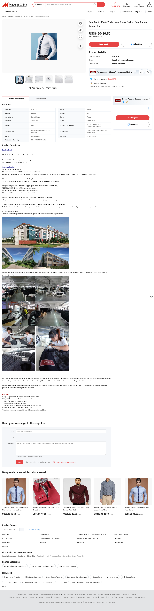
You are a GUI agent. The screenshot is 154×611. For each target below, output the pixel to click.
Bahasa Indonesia (139, 597)
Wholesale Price (80, 595)
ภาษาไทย (114, 597)
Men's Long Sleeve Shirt (42, 16)
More (4, 587)
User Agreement (89, 602)
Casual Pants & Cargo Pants (50, 538)
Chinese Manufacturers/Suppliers (50, 595)
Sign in (149, 6)
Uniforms (43, 542)
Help (111, 12)
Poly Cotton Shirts (128, 577)
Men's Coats (81, 542)
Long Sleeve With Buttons (67, 566)
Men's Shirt (6, 542)
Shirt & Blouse (28, 16)
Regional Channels (103, 595)
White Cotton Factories (33, 577)
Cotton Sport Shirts (10, 582)
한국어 (95, 597)
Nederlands (81, 597)
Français (47, 597)
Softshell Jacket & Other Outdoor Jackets (91, 534)
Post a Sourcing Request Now (65, 462)
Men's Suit (5, 534)
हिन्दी (107, 597)
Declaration (100, 602)
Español (31, 597)
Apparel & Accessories (15, 16)
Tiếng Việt (128, 597)
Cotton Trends (62, 582)
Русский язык (57, 597)
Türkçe (121, 597)
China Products (33, 595)
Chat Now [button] (138, 44)
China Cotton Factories (12, 577)
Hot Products (22, 595)
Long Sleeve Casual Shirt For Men (42, 566)
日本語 (102, 597)
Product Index (116, 595)
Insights (134, 595)
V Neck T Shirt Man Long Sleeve (15, 566)
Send (19, 462)
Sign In (92, 86)
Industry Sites (91, 595)
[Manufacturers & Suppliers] (14, 4)
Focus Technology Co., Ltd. (62, 602)
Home (4, 16)
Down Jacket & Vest (121, 534)
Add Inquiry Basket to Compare (44, 88)
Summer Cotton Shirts (30, 582)
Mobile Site (126, 595)
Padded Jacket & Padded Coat (87, 538)
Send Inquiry (104, 44)
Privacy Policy (110, 602)
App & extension (124, 12)
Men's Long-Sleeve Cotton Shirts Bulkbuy (86, 582)
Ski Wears (117, 538)
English (24, 597)
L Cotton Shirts (97, 577)
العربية (89, 597)
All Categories (10, 12)
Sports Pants (119, 542)
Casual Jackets (45, 534)
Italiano (65, 597)
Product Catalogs (34, 530)
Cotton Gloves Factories (54, 577)
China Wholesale (68, 595)
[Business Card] (148, 108)
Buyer (100, 12)
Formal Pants (7, 538)
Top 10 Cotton (47, 582)
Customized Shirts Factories (77, 577)
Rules (150, 12)
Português (39, 597)
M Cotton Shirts (112, 577)
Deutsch (72, 597)
